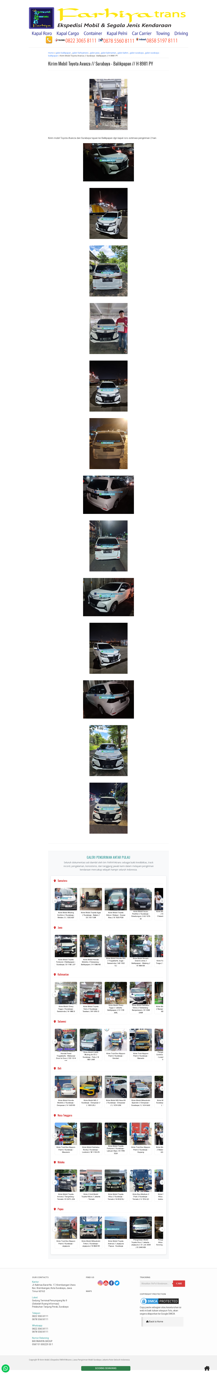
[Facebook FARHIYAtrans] (111, 1284)
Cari (179, 1283)
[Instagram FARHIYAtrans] (100, 1284)
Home (51, 53)
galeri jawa (94, 53)
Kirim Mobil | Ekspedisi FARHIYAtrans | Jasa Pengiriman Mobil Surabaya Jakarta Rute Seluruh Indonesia (85, 1360)
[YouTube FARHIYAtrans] (105, 1284)
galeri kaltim (123, 53)
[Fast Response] (6, 1368)
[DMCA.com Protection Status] (160, 1304)
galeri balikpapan (63, 53)
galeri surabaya (137, 53)
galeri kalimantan (108, 53)
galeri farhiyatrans (80, 53)
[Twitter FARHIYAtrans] (116, 1284)
